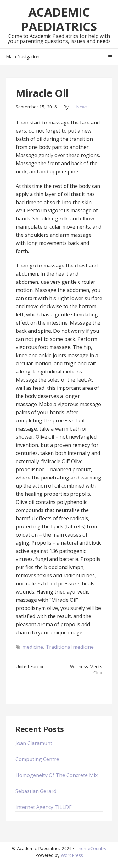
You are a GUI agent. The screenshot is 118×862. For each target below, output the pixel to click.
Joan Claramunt (33, 743)
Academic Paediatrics (59, 19)
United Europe (30, 666)
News (82, 107)
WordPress (72, 855)
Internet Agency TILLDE (43, 807)
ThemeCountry (91, 848)
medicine (32, 646)
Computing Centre (37, 759)
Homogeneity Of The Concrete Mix (56, 775)
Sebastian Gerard (35, 791)
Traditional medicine (70, 646)
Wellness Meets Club (86, 669)
